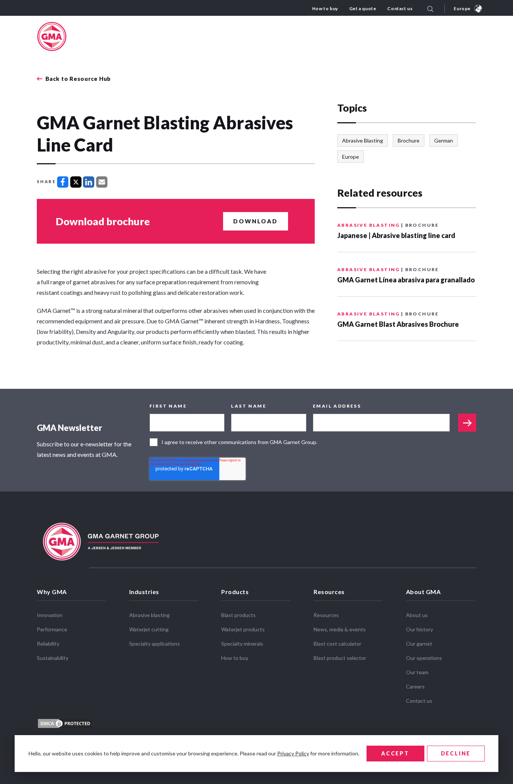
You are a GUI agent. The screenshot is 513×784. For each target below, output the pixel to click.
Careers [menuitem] (415, 686)
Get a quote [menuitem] (362, 8)
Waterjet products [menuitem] (243, 629)
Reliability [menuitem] (48, 643)
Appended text (467, 423)
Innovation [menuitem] (49, 615)
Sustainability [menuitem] (52, 658)
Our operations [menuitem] (424, 658)
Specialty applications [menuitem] (154, 643)
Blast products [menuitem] (238, 615)
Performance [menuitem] (52, 629)
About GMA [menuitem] (423, 591)
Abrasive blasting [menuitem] (149, 615)
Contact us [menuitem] (399, 8)
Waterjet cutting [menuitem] (149, 629)
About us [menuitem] (417, 615)
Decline (456, 753)
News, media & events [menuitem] (340, 629)
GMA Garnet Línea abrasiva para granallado (406, 280)
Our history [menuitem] (419, 629)
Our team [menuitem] (417, 672)
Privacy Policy (293, 753)
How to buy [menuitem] (325, 8)
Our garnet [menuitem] (419, 643)
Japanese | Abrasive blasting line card (396, 235)
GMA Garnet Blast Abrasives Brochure (398, 324)
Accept (395, 753)
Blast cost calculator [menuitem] (337, 643)
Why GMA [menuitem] (52, 591)
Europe (462, 8)
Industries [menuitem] (144, 591)
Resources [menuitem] (329, 591)
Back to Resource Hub (78, 79)
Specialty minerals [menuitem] (242, 643)
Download (255, 221)
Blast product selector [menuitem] (340, 658)
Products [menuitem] (235, 591)
